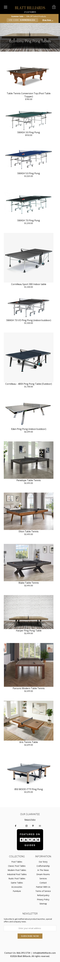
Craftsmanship (43, 866)
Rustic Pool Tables (17, 878)
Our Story (43, 861)
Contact (43, 882)
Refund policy (43, 895)
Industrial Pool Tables (17, 874)
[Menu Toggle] (6, 7)
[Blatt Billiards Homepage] (30, 7)
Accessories (16, 887)
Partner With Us (43, 887)
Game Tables (17, 882)
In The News (43, 870)
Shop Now (47, 20)
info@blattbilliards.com (44, 952)
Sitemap (43, 903)
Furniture (17, 891)
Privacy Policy (43, 899)
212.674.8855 (30, 12)
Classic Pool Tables (17, 866)
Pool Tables (16, 861)
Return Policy (30, 819)
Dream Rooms (43, 874)
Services (43, 878)
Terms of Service (43, 891)
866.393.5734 (23, 952)
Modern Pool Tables (17, 870)
